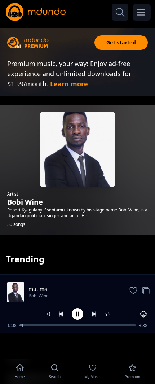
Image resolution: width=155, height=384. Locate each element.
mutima (37, 288)
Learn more (69, 83)
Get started (121, 42)
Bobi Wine (38, 296)
